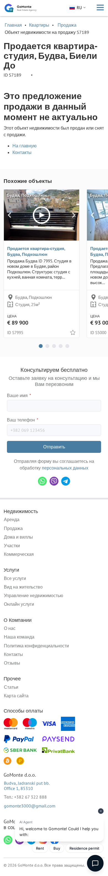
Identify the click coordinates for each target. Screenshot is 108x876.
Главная (13, 25)
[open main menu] (100, 8)
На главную (24, 145)
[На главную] (20, 8)
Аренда (11, 519)
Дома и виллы (18, 537)
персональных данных (65, 468)
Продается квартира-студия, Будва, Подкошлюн (36, 251)
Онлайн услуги (19, 604)
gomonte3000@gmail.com (29, 806)
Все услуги (15, 578)
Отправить (54, 447)
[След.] (73, 215)
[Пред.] (9, 215)
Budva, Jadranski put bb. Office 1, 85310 (27, 785)
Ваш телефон (22, 420)
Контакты (22, 152)
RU (79, 7)
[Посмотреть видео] (41, 215)
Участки (12, 545)
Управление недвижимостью (33, 595)
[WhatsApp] (42, 481)
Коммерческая (19, 554)
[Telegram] (65, 481)
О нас (10, 628)
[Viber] (54, 481)
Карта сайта (16, 695)
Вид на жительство (23, 587)
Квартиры (39, 25)
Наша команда (19, 637)
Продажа (67, 25)
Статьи (11, 687)
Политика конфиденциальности (36, 645)
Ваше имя (18, 395)
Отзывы (12, 663)
